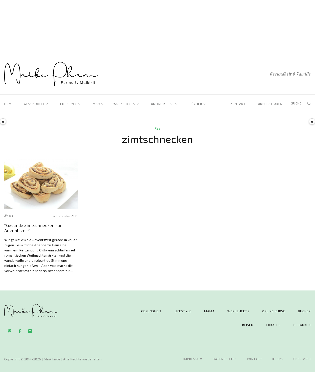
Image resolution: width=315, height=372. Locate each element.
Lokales (273, 325)
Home (9, 104)
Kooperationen (269, 104)
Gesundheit (34, 104)
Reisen (248, 325)
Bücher (196, 104)
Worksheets (124, 104)
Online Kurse (162, 104)
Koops (277, 359)
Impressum (193, 359)
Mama (98, 104)
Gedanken (302, 325)
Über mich (302, 359)
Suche (296, 103)
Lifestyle (68, 104)
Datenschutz (225, 359)
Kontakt (238, 104)
